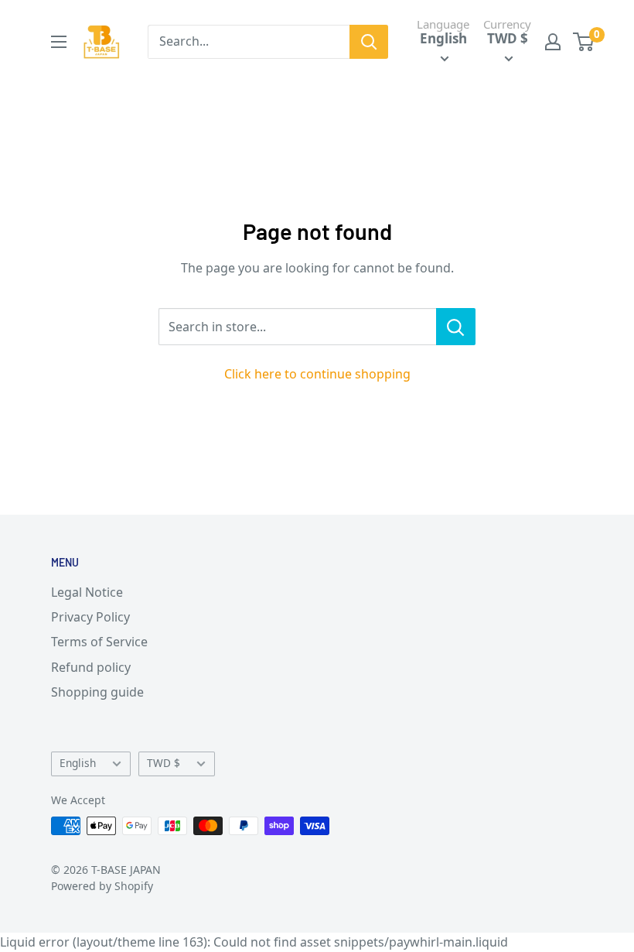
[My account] (553, 41)
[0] (584, 42)
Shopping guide (97, 691)
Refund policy (91, 667)
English (78, 762)
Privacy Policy (90, 616)
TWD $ (163, 762)
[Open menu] (58, 42)
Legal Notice (87, 592)
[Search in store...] (456, 326)
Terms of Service (99, 641)
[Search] (368, 42)
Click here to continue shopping (317, 373)
